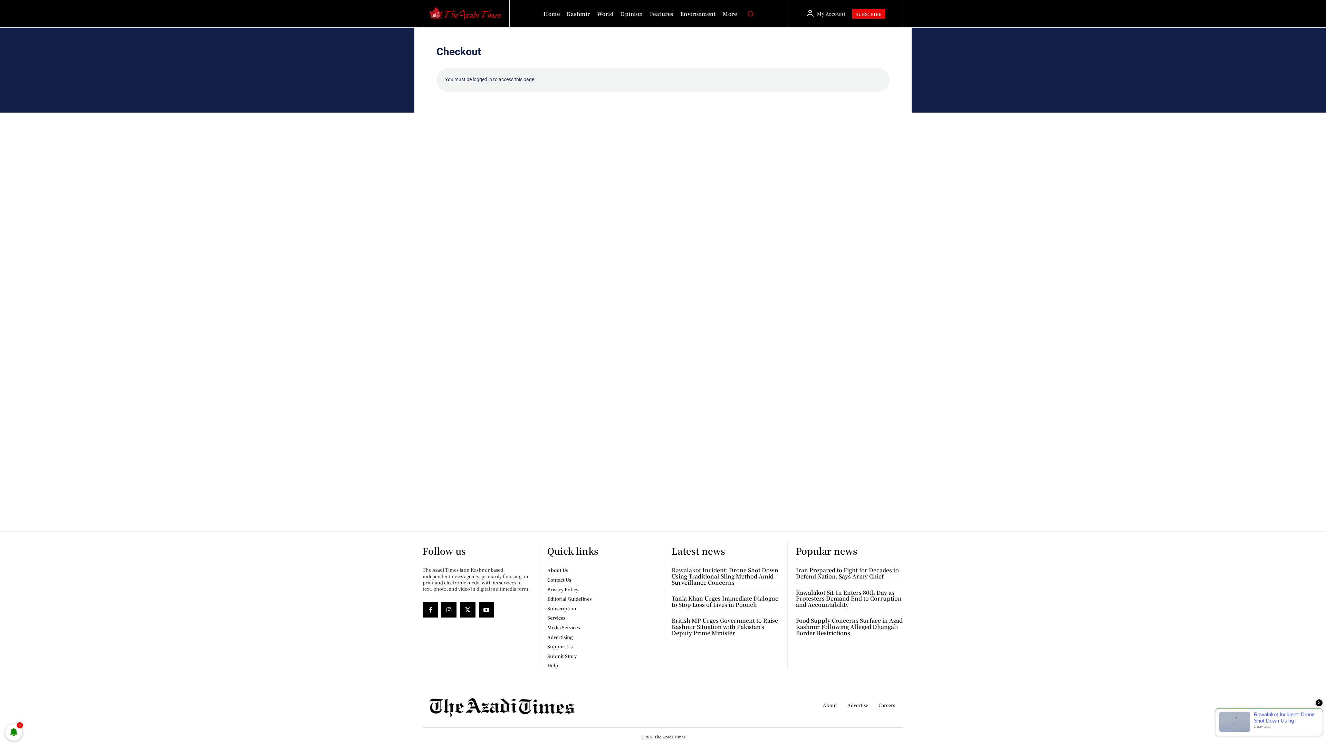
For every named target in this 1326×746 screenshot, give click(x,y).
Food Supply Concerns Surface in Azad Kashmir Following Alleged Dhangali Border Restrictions (849, 626)
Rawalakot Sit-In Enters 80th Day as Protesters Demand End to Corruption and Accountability (849, 599)
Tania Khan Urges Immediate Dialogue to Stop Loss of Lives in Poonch (725, 601)
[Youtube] (486, 610)
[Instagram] (449, 610)
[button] (750, 13)
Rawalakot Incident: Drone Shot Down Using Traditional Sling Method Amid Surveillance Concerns (725, 576)
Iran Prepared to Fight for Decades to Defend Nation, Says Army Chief (847, 573)
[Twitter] (467, 610)
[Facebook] (430, 610)
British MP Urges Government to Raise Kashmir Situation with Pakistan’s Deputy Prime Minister (725, 626)
